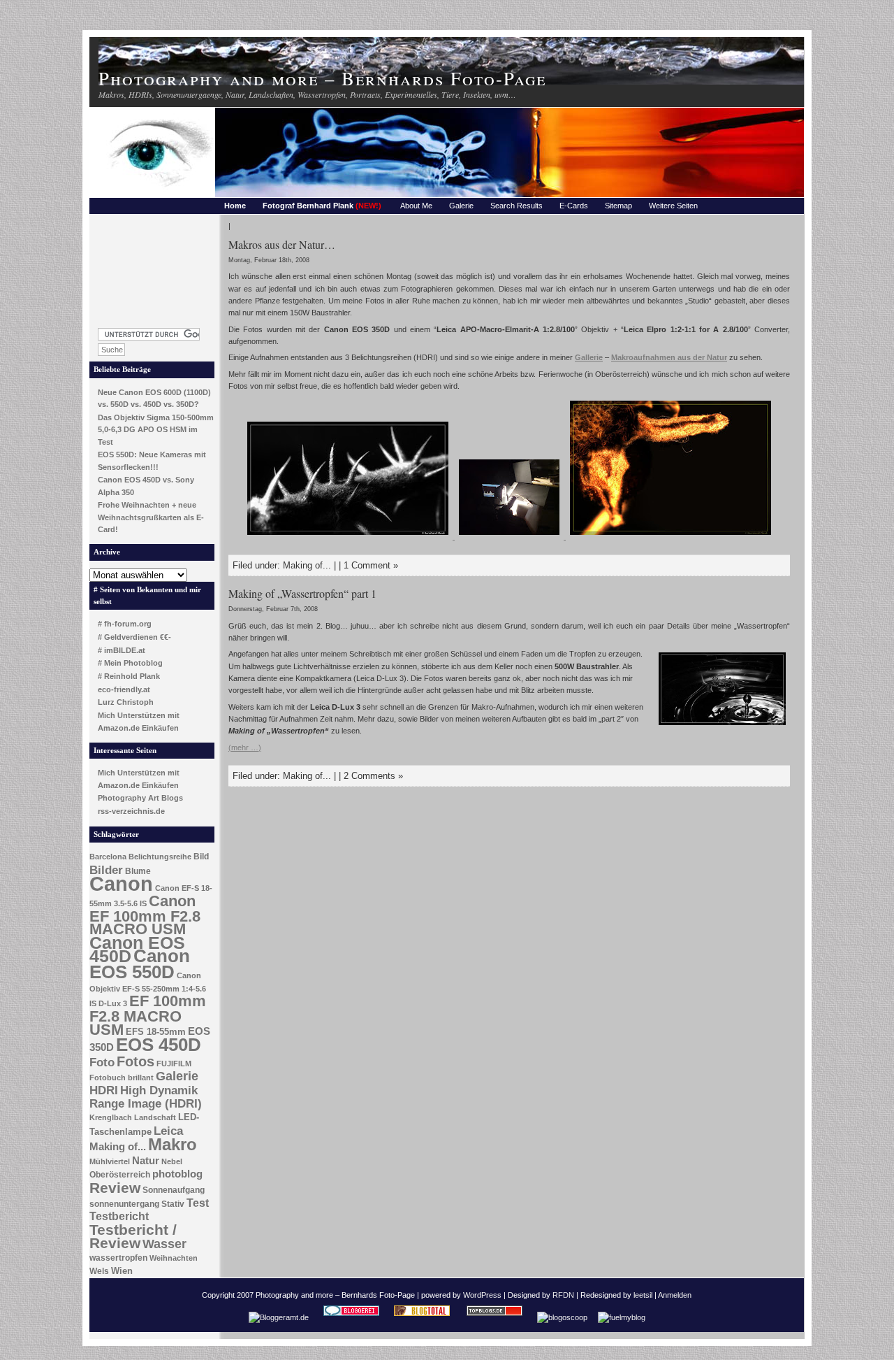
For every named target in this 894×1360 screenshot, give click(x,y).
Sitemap (618, 205)
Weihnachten (173, 1258)
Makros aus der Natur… (281, 244)
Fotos (135, 1061)
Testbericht (119, 1216)
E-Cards (573, 205)
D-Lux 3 (112, 1003)
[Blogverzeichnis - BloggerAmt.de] (278, 1317)
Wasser (164, 1243)
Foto (102, 1062)
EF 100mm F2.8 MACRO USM (147, 1015)
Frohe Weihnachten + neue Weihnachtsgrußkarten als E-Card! (151, 517)
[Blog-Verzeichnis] (351, 1317)
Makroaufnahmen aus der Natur (669, 357)
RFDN (563, 1295)
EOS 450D (158, 1044)
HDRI (103, 1090)
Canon (121, 883)
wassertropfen (118, 1258)
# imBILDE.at (121, 650)
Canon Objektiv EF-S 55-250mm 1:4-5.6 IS (147, 989)
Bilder (106, 870)
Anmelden (674, 1295)
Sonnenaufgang (173, 1190)
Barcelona (107, 856)
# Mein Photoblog (130, 663)
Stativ (172, 1204)
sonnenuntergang (124, 1204)
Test (197, 1203)
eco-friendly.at (124, 689)
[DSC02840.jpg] (510, 536)
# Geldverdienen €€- (134, 637)
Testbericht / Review (133, 1237)
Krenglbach (110, 1117)
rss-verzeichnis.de (131, 811)
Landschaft (155, 1117)
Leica (168, 1131)
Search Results (516, 205)
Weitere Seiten (673, 205)
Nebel (171, 1161)
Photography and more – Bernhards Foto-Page (322, 78)
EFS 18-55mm (156, 1031)
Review (114, 1188)
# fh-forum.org (125, 624)
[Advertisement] (152, 267)
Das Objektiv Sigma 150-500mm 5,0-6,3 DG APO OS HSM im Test (156, 429)
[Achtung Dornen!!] (349, 536)
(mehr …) (244, 747)
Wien (122, 1271)
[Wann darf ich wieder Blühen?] (670, 536)
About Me (416, 205)
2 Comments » (373, 776)
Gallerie (589, 357)
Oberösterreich (119, 1175)
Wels (99, 1271)
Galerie (461, 205)
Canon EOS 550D (139, 963)
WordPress (482, 1295)
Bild (201, 856)
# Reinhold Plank (129, 676)
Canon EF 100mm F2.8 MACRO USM (144, 915)
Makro (172, 1144)
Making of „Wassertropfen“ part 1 (302, 593)
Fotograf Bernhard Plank (322, 205)
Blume (138, 871)
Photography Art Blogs (140, 798)
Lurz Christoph (126, 702)
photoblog (177, 1174)
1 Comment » (371, 565)
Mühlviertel (109, 1161)
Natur (145, 1160)
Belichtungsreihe (160, 856)
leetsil (642, 1295)
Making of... (117, 1146)
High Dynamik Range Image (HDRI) (145, 1097)
